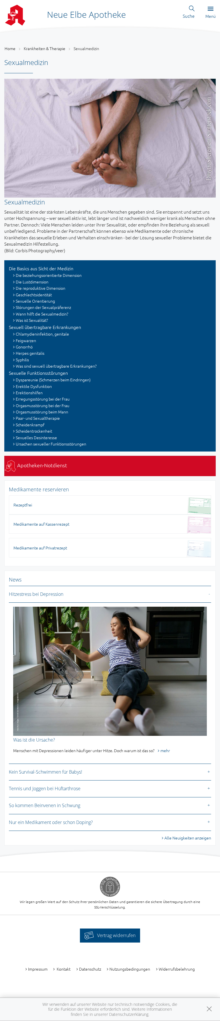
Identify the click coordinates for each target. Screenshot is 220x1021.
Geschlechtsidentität (34, 294)
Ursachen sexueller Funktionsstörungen (51, 444)
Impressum (38, 969)
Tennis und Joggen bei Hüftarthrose (44, 788)
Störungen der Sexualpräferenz (43, 307)
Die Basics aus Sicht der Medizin (41, 268)
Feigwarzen (26, 340)
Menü (210, 16)
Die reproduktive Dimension (40, 288)
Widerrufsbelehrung (177, 969)
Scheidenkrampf (30, 424)
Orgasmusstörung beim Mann (42, 412)
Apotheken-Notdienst (41, 465)
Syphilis (22, 359)
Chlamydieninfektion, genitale (42, 334)
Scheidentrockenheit (34, 431)
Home (10, 48)
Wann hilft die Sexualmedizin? (42, 314)
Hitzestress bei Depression (36, 594)
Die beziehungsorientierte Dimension (49, 275)
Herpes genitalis (30, 353)
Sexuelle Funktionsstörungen (38, 373)
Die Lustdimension (32, 282)
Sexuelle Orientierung (35, 301)
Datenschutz (90, 969)
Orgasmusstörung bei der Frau (42, 405)
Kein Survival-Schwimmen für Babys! (45, 772)
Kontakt (63, 969)
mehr (165, 750)
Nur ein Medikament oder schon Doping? (51, 822)
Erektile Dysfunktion (34, 386)
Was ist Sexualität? (32, 320)
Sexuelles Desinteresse (36, 437)
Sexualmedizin (86, 48)
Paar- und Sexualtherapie (38, 418)
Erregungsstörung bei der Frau (43, 399)
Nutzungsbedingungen (129, 969)
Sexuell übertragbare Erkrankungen (45, 327)
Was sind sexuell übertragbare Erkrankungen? (56, 366)
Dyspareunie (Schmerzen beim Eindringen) (53, 380)
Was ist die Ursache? (34, 740)
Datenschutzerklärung (128, 1014)
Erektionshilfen (29, 392)
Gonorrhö (24, 347)
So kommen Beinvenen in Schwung (44, 805)
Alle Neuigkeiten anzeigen (187, 838)
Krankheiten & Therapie (44, 48)
